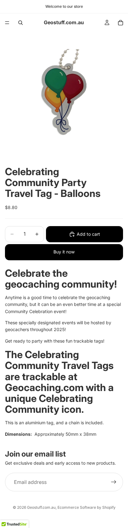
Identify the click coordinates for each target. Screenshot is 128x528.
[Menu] (7, 23)
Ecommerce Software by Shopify (86, 507)
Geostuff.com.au (41, 507)
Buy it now (64, 251)
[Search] (20, 23)
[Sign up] (113, 482)
